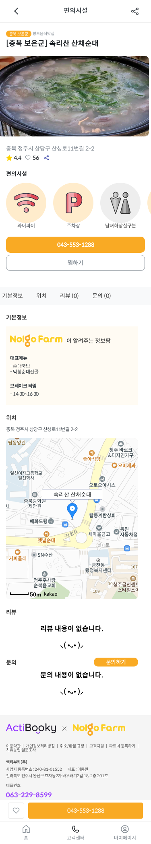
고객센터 (76, 838)
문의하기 (116, 662)
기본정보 (12, 295)
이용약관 (13, 746)
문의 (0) (101, 295)
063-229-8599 (29, 795)
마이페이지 (125, 838)
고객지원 (96, 746)
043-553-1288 (75, 244)
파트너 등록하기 (122, 746)
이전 (16, 11)
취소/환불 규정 (72, 746)
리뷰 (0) (69, 295)
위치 (41, 295)
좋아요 (28, 158)
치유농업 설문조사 (21, 750)
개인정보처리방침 (40, 746)
